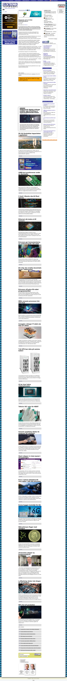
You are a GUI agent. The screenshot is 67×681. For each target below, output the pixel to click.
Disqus (56, 38)
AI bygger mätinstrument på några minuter (28, 638)
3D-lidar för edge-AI (47, 95)
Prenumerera (33, 0)
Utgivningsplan (18, 0)
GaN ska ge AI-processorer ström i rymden (28, 650)
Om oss (46, 0)
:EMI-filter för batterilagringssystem (47, 54)
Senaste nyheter (48, 101)
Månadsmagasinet (26, 0)
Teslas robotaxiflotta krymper (48, 31)
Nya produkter (47, 68)
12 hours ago (51, 22)
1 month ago (54, 31)
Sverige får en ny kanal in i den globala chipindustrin (30, 629)
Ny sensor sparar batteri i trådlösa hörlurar (28, 640)
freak (46, 33)
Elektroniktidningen (46, 26)
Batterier (26, 24)
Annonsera (11, 0)
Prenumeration (23, 659)
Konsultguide (40, 0)
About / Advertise (54, 0)
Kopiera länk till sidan (22, 10)
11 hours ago (51, 16)
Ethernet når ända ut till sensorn (49, 124)
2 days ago (51, 26)
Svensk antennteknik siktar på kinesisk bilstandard (29, 645)
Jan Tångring (47, 28)
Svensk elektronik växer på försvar (27, 631)
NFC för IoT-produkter (47, 70)
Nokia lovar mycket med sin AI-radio (49, 35)
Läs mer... (20, 264)
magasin (19, 75)
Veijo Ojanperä (48, 11)
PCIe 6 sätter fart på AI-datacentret (27, 643)
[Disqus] (29, 94)
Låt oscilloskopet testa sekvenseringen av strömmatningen (47, 46)
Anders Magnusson (49, 24)
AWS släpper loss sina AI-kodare (26, 636)
